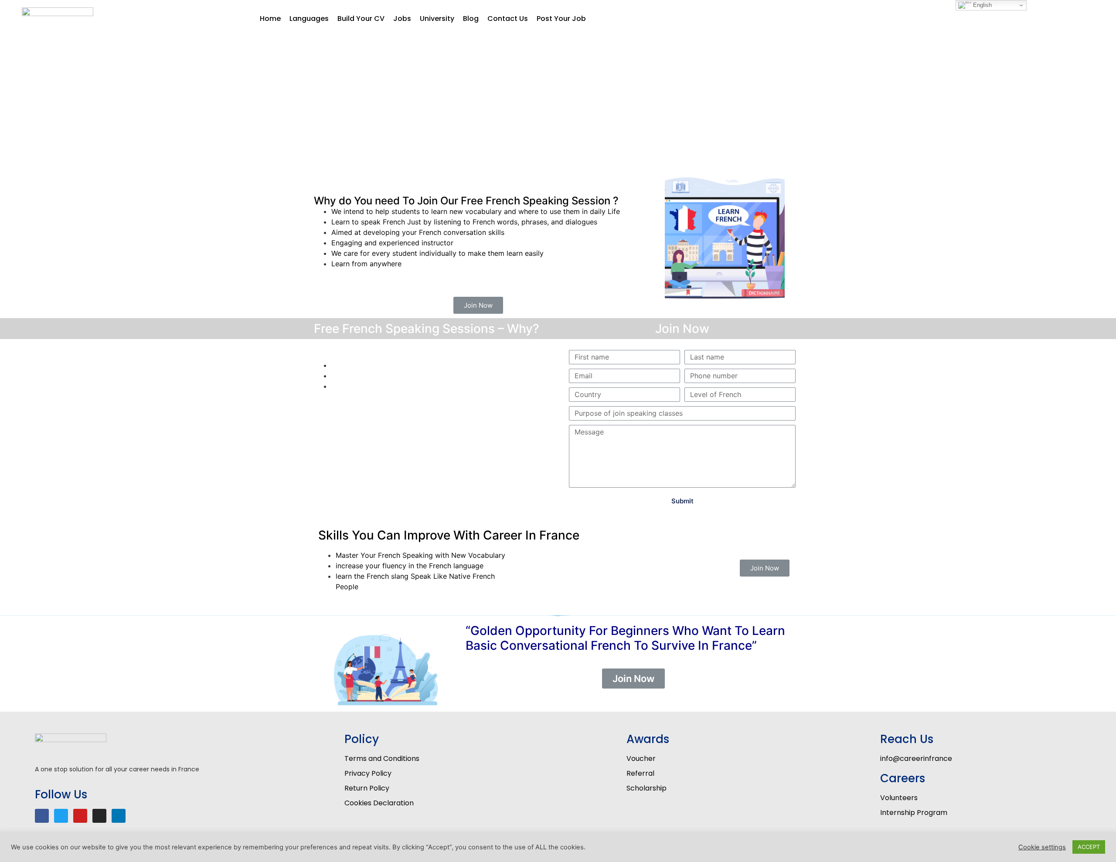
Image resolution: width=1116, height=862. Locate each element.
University (437, 19)
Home (270, 19)
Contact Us (507, 19)
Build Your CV (360, 19)
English (981, 5)
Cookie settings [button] (1042, 847)
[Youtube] (80, 816)
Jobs (402, 19)
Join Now (682, 328)
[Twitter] (61, 816)
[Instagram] (99, 816)
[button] (478, 305)
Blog (471, 19)
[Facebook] (42, 816)
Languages (309, 19)
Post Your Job (561, 19)
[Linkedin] (119, 816)
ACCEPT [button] (1089, 846)
